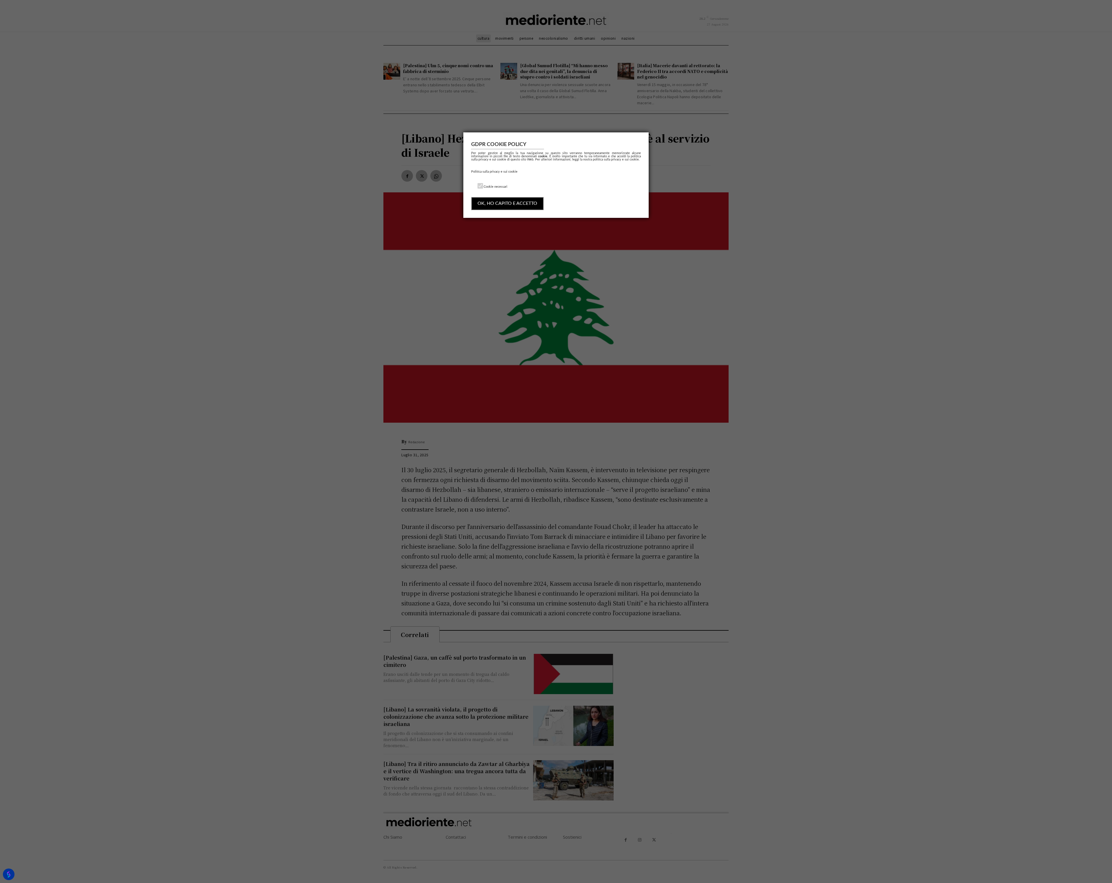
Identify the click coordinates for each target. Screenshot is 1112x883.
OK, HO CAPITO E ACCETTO (507, 203)
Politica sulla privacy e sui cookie (494, 171)
